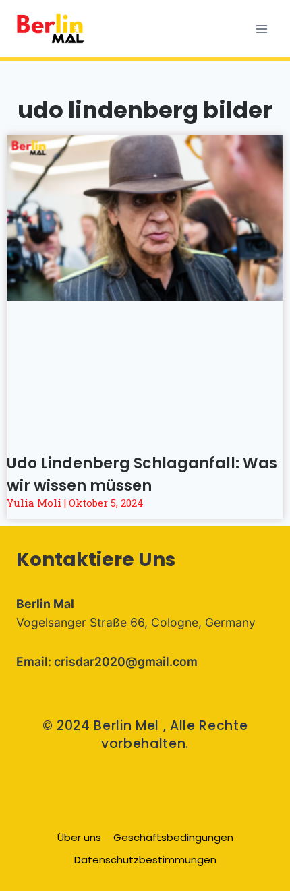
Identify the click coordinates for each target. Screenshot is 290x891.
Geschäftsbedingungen (173, 837)
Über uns (79, 837)
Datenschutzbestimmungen (145, 860)
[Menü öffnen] (261, 28)
